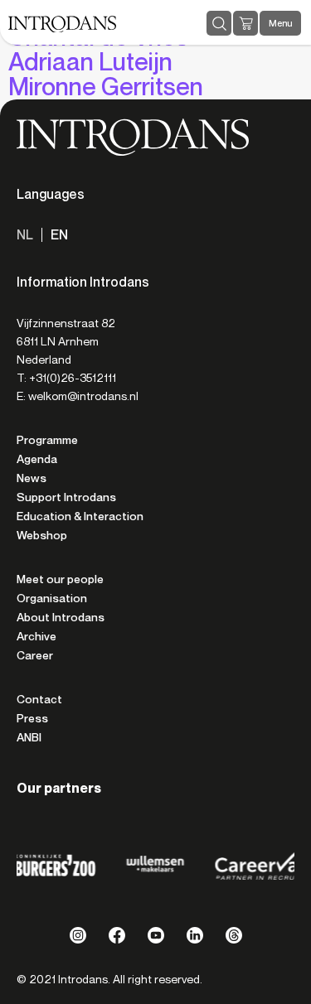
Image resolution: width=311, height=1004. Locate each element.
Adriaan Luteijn (90, 61)
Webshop (42, 535)
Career (35, 655)
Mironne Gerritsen (105, 86)
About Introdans (60, 617)
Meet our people (60, 579)
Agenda (37, 458)
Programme (47, 439)
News (31, 478)
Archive (36, 636)
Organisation (52, 598)
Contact (39, 699)
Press (32, 718)
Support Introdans (66, 497)
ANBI (29, 737)
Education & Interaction (80, 516)
